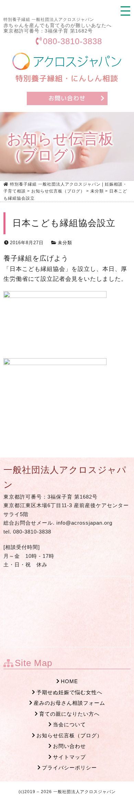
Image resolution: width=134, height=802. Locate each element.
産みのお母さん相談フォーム (69, 703)
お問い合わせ (69, 746)
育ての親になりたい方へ (69, 714)
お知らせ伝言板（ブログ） (69, 735)
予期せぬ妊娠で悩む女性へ (69, 692)
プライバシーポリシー (69, 767)
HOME (69, 681)
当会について (69, 724)
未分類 (65, 242)
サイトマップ (69, 757)
